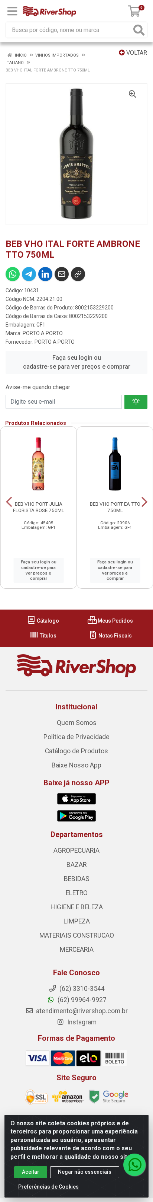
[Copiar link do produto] (78, 274)
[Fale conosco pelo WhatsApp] (134, 1165)
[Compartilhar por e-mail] (62, 274)
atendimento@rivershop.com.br (81, 1011)
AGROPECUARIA (76, 850)
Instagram (81, 1022)
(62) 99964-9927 (81, 1000)
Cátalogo (47, 621)
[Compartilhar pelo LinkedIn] (45, 274)
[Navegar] (9, 502)
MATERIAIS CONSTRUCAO (76, 935)
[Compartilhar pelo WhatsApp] (13, 274)
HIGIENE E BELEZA (77, 907)
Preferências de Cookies (48, 1187)
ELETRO (77, 893)
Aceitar (30, 1172)
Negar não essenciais (84, 1172)
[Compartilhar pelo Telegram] (29, 274)
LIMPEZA (77, 921)
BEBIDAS (76, 879)
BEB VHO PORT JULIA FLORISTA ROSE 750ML (38, 507)
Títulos (47, 636)
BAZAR (76, 864)
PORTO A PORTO (43, 333)
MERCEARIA (77, 949)
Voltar (136, 52)
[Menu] (12, 11)
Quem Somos (77, 722)
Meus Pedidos (115, 621)
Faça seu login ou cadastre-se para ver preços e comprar (76, 362)
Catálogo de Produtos (76, 751)
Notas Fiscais (114, 636)
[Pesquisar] (139, 30)
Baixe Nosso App (76, 765)
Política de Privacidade (76, 737)
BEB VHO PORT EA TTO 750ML (115, 507)
